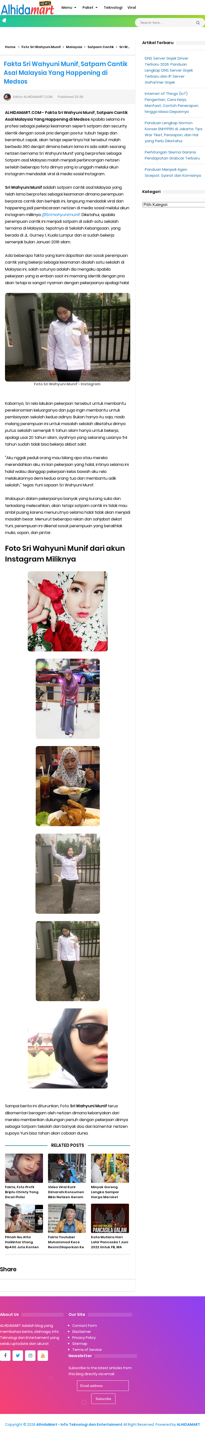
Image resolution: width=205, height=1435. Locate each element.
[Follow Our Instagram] (30, 1355)
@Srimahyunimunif (61, 215)
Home (10, 47)
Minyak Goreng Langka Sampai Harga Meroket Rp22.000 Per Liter (106, 1194)
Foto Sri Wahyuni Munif (41, 47)
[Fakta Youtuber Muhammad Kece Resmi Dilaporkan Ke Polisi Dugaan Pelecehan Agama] (67, 1218)
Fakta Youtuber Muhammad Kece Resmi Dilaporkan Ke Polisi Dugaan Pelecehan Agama (66, 1247)
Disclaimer (81, 1331)
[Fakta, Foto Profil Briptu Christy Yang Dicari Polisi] (24, 1168)
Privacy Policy (84, 1337)
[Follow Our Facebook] (5, 1355)
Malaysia (74, 47)
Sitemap (79, 1343)
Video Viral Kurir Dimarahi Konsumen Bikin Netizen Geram (66, 1192)
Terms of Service (87, 1349)
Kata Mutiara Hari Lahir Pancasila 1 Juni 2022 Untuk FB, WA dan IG (109, 1244)
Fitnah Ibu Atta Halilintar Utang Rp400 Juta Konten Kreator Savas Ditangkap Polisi (22, 1247)
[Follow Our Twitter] (17, 1355)
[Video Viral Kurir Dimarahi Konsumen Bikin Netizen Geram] (67, 1168)
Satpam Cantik (101, 47)
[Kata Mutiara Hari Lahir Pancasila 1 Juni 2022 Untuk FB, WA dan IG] (110, 1218)
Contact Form (84, 1325)
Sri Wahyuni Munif (134, 47)
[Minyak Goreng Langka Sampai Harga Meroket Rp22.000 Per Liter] (110, 1168)
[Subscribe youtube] (43, 1355)
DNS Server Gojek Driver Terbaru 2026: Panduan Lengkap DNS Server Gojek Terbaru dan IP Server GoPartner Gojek (169, 70)
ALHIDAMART (188, 1424)
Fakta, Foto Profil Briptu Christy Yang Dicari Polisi (21, 1192)
